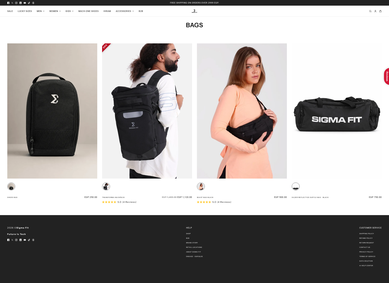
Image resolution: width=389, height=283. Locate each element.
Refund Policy (366, 238)
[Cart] (380, 11)
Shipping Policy (366, 233)
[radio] (11, 186)
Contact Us (364, 247)
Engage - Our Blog (194, 256)
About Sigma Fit (193, 252)
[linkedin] (20, 3)
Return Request (366, 243)
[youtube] (24, 3)
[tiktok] (29, 3)
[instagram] (16, 3)
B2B (187, 238)
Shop (188, 233)
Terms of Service (367, 256)
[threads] (33, 3)
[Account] (375, 11)
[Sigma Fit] (194, 11)
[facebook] (8, 3)
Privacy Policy (366, 252)
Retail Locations (194, 247)
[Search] (370, 11)
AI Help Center (366, 265)
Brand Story (192, 243)
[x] (12, 3)
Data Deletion (366, 261)
